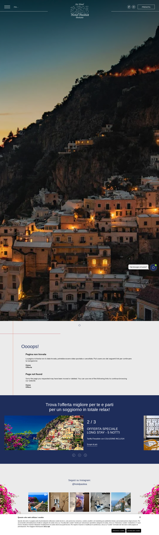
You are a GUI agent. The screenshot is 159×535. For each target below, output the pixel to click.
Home (28, 365)
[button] (73, 455)
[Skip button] (79, 315)
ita (15, 7)
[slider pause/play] (79, 455)
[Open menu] (7, 7)
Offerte (29, 367)
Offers (28, 387)
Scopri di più (92, 444)
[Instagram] (133, 7)
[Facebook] (129, 7)
